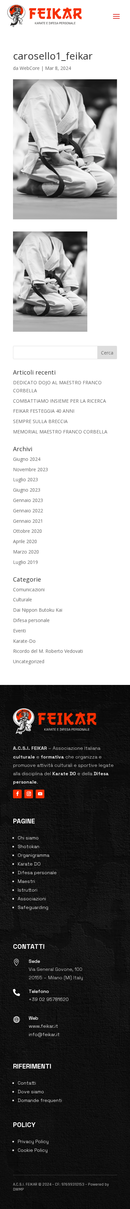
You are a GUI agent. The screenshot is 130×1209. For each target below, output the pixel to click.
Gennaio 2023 (28, 500)
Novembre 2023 (30, 469)
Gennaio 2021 (28, 521)
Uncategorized (28, 661)
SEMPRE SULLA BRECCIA (40, 421)
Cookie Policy (33, 1150)
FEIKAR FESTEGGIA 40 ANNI (43, 411)
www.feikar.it (43, 1026)
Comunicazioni (29, 589)
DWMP (18, 1189)
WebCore (30, 68)
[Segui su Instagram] (28, 794)
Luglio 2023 (25, 479)
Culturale (22, 599)
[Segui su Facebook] (17, 794)
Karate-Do (24, 641)
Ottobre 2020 (27, 531)
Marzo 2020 (26, 551)
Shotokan (28, 846)
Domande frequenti (40, 1100)
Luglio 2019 (25, 562)
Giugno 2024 (26, 459)
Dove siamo (31, 1092)
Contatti (27, 1083)
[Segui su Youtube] (40, 794)
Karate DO (29, 864)
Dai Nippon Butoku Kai (37, 610)
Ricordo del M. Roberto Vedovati (48, 651)
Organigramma (33, 855)
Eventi (19, 630)
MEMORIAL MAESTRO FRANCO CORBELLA (60, 431)
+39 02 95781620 (49, 999)
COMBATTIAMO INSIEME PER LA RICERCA (59, 401)
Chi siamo (28, 838)
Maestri (26, 881)
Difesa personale (31, 620)
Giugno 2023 (26, 490)
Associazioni (32, 899)
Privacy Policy (33, 1141)
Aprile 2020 (25, 541)
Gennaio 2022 (28, 510)
